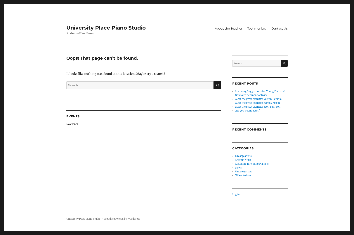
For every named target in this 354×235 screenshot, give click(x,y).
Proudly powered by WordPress (122, 218)
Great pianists (243, 156)
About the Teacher (228, 28)
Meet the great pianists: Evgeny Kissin (257, 102)
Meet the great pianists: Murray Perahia (258, 99)
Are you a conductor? (247, 110)
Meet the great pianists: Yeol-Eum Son (257, 106)
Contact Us (279, 28)
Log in (236, 194)
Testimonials (256, 28)
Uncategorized (243, 171)
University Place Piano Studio (106, 28)
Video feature (243, 175)
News (238, 167)
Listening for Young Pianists (252, 163)
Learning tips (243, 160)
